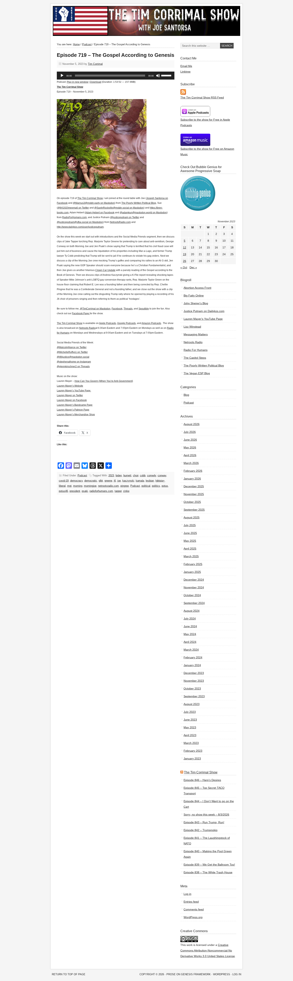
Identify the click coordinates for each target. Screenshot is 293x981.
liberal (62, 485)
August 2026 (192, 424)
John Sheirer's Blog (196, 303)
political (146, 485)
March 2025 (191, 556)
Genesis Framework (196, 974)
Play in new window (77, 82)
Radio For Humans (195, 350)
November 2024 (194, 587)
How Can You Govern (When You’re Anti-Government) (104, 381)
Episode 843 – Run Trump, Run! (204, 822)
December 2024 (194, 579)
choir (135, 475)
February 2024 (193, 657)
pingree (124, 485)
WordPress (221, 974)
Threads (128, 308)
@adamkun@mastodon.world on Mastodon (143, 212)
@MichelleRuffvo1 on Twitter (72, 352)
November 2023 (194, 680)
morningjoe (90, 485)
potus (165, 485)
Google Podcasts (126, 323)
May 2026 (190, 447)
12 (184, 247)
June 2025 (190, 533)
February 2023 (193, 750)
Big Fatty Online (194, 295)
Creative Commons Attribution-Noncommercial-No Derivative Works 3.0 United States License (207, 950)
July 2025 (190, 525)
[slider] (166, 75)
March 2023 (191, 743)
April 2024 (190, 641)
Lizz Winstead (192, 326)
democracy (76, 480)
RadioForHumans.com (74, 217)
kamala (140, 480)
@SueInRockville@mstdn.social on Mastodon (119, 207)
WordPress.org (193, 917)
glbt (101, 480)
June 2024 (190, 626)
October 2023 (192, 688)
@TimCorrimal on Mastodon (95, 308)
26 (184, 261)
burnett (127, 475)
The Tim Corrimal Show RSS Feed (202, 97)
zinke (126, 491)
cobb (143, 475)
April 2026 (190, 455)
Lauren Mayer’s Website (70, 385)
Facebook (117, 308)
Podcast (82, 475)
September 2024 (194, 603)
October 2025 (192, 501)
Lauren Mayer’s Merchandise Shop (76, 414)
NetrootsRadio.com (120, 222)
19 (184, 254)
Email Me (186, 66)
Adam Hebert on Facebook (99, 212)
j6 (115, 480)
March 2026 (191, 463)
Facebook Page (81, 313)
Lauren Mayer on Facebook (72, 400)
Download (95, 82)
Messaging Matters (196, 334)
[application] (115, 76)
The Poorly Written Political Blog (138, 203)
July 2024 (190, 618)
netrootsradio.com (108, 485)
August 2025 (192, 517)
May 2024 (190, 634)
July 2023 (190, 711)
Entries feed (191, 901)
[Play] (62, 76)
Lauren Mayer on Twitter (70, 395)
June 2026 (190, 439)
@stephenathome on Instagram (74, 361)
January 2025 (192, 571)
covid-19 (64, 480)
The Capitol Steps (195, 357)
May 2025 (190, 540)
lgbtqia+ (160, 480)
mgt (69, 485)
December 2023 (194, 673)
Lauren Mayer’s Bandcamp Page (74, 405)
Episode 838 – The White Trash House (208, 872)
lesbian (150, 480)
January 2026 (192, 478)
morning (77, 485)
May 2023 (190, 727)
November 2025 (194, 494)
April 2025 (190, 548)
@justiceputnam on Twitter (125, 217)
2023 (111, 475)
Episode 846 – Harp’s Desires (202, 780)
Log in (187, 893)
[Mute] (158, 76)
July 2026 (190, 431)
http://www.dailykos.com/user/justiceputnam (80, 227)
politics (156, 485)
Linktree (185, 71)
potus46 (63, 491)
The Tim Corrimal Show (98, 21)
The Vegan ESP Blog (197, 373)
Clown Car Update (105, 270)
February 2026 (193, 470)
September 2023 (194, 696)
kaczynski (128, 480)
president (75, 491)
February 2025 (193, 564)
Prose (171, 974)
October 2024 (192, 595)
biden (119, 475)
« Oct (183, 267)
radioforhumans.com (101, 491)
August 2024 (192, 610)
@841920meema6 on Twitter (73, 207)
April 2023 (190, 735)
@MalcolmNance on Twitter (72, 347)
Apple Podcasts (107, 323)
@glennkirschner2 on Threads (73, 366)
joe (119, 480)
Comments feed (194, 909)
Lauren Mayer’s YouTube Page (74, 390)
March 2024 (191, 649)
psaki (85, 491)
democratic (90, 480)
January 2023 (192, 758)
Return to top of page (68, 974)
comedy (151, 475)
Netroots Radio (87, 328)
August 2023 (192, 704)
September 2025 (194, 509)
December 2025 (194, 486)
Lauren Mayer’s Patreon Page (73, 409)
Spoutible (144, 308)
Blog (186, 394)
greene (108, 480)
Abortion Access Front (197, 287)
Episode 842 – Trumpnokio (200, 830)
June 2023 (190, 719)
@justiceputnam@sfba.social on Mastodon (80, 222)
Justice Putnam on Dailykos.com (204, 311)
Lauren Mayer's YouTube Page (203, 318)
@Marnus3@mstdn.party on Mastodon (94, 203)
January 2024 (192, 665)
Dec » (193, 267)
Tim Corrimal (95, 63)
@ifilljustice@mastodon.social (73, 357)
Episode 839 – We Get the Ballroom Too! (209, 864)
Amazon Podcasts (151, 323)
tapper (118, 491)
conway (162, 475)
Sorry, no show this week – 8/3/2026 (206, 814)
